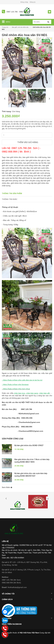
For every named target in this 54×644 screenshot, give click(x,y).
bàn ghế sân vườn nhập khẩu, (17, 173)
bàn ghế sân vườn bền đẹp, (13, 170)
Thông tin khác (9, 199)
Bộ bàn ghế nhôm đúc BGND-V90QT (28, 445)
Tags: (4, 157)
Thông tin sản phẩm (12, 193)
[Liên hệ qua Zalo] (5, 621)
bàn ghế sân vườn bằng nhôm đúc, (28, 165)
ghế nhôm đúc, (17, 183)
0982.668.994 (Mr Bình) (11, 583)
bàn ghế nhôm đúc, (15, 157)
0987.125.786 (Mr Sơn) (11, 580)
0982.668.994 (24, 12)
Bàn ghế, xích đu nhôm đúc (20, 27)
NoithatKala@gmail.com (14, 587)
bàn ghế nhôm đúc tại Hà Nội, (35, 163)
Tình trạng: (6, 111)
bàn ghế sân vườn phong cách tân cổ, (28, 176)
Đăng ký (32, 2)
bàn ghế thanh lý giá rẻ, (42, 178)
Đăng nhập (24, 2)
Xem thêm (6, 487)
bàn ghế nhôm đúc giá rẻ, (36, 160)
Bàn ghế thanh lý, (26, 178)
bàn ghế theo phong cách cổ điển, (16, 181)
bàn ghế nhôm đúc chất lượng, (35, 157)
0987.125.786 (12, 12)
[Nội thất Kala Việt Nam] (14, 529)
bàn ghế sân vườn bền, (40, 168)
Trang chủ (5, 27)
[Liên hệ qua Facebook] (5, 612)
